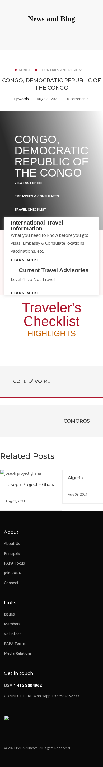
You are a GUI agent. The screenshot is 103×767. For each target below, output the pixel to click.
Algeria (75, 477)
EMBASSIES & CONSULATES (37, 196)
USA (23, 685)
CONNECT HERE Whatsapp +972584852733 (41, 695)
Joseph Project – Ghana (31, 484)
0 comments (78, 98)
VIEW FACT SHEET (29, 183)
